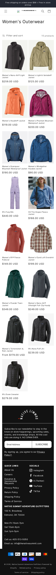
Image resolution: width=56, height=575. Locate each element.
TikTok (36, 491)
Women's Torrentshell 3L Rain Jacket (13, 350)
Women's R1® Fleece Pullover (11, 258)
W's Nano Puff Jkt (36, 349)
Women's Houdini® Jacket (13, 121)
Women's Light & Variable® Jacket (40, 76)
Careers (8, 474)
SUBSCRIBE (41, 444)
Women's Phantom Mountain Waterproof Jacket (40, 122)
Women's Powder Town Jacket (12, 304)
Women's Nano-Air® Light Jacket (13, 76)
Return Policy (11, 492)
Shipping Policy (12, 496)
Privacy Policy (11, 488)
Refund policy (25, 568)
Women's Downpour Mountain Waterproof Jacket (14, 167)
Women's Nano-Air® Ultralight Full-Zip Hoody (39, 304)
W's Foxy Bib (7, 212)
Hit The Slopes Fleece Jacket (38, 213)
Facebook (38, 475)
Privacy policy (40, 568)
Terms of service (21, 572)
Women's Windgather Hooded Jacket (37, 167)
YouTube (37, 486)
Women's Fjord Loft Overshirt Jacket (41, 258)
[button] (6, 11)
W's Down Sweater (10, 394)
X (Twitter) (38, 481)
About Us (9, 470)
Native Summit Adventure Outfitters (26, 564)
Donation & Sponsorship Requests (10, 481)
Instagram (38, 470)
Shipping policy (38, 572)
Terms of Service (13, 501)
